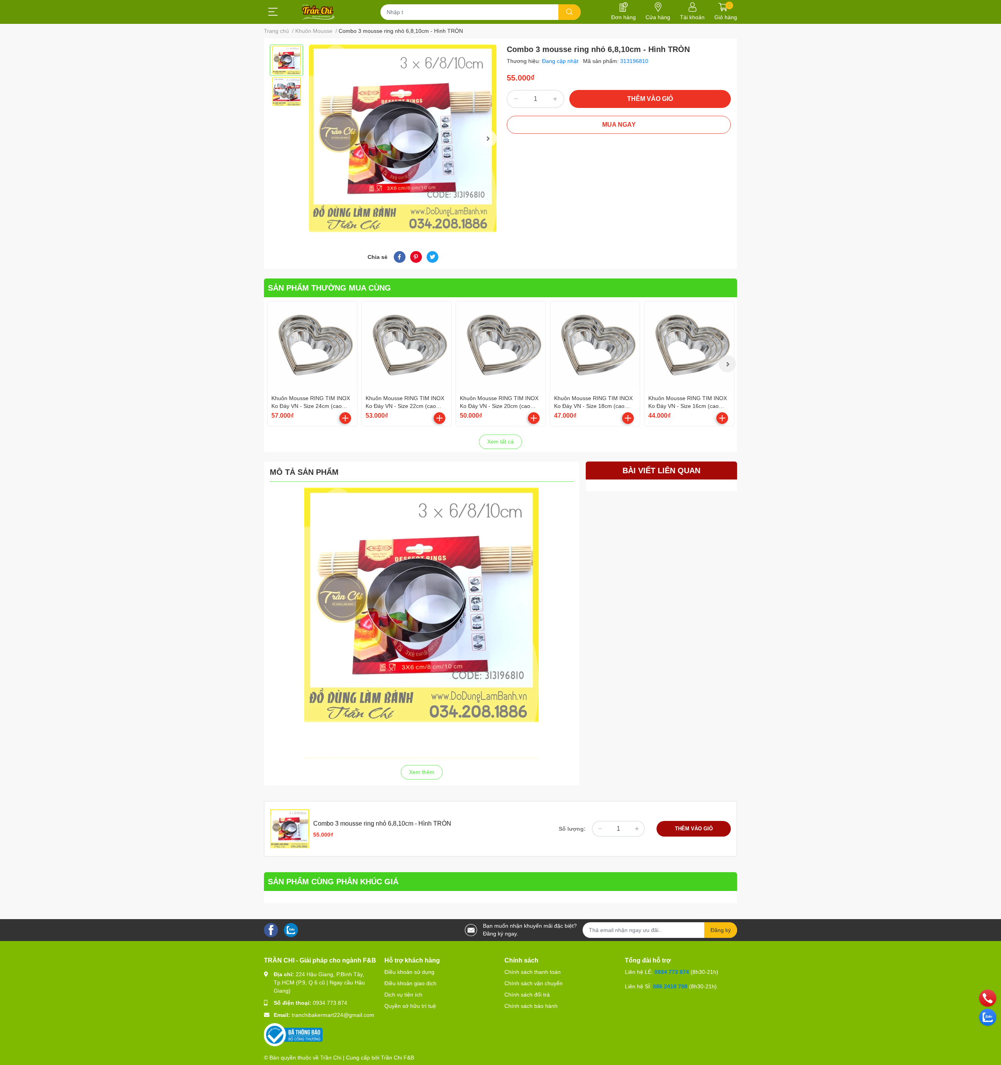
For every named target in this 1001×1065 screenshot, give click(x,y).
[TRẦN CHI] (318, 12)
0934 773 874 (330, 1003)
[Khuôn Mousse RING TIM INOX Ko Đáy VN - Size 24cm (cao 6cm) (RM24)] (312, 346)
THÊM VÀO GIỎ (650, 98)
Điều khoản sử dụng (409, 972)
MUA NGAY (619, 124)
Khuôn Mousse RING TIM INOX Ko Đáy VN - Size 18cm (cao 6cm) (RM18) (593, 406)
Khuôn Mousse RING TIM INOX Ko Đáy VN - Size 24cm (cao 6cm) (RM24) (310, 406)
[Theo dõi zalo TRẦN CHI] (291, 930)
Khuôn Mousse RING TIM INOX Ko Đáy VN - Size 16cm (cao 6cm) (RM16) (687, 406)
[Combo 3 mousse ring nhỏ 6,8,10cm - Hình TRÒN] (403, 138)
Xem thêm (421, 772)
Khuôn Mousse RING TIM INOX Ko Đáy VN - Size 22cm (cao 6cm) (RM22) (405, 406)
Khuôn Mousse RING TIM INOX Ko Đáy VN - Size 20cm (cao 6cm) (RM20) (499, 406)
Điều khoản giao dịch (410, 983)
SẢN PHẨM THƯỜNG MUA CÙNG (329, 288)
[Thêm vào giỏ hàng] (345, 418)
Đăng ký (720, 930)
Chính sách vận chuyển (533, 983)
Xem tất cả (500, 441)
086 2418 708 (670, 986)
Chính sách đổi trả (527, 994)
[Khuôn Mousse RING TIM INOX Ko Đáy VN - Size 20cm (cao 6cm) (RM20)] (500, 346)
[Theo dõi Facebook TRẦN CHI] (271, 930)
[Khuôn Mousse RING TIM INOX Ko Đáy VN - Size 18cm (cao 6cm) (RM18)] (595, 346)
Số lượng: (572, 829)
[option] (286, 60)
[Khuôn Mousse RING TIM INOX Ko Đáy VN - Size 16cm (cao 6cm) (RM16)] (689, 346)
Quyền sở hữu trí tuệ (410, 1006)
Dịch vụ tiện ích (403, 994)
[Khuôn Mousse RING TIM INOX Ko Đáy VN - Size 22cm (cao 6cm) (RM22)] (406, 346)
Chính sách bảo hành (531, 1006)
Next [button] (488, 138)
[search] (569, 12)
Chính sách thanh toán (532, 972)
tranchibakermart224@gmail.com (333, 1015)
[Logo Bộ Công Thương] (293, 1034)
